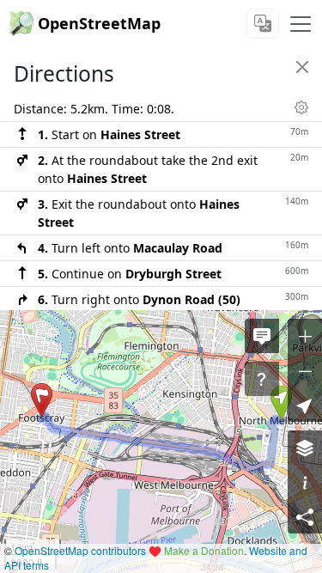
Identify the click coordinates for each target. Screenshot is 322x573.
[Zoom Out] (305, 370)
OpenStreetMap (99, 23)
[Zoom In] (305, 336)
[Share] (305, 516)
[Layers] (305, 447)
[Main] (300, 24)
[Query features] (262, 379)
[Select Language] (262, 24)
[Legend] (305, 482)
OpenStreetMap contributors (80, 550)
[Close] (302, 67)
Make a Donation (204, 550)
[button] (281, 403)
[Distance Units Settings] (301, 107)
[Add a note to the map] (262, 336)
